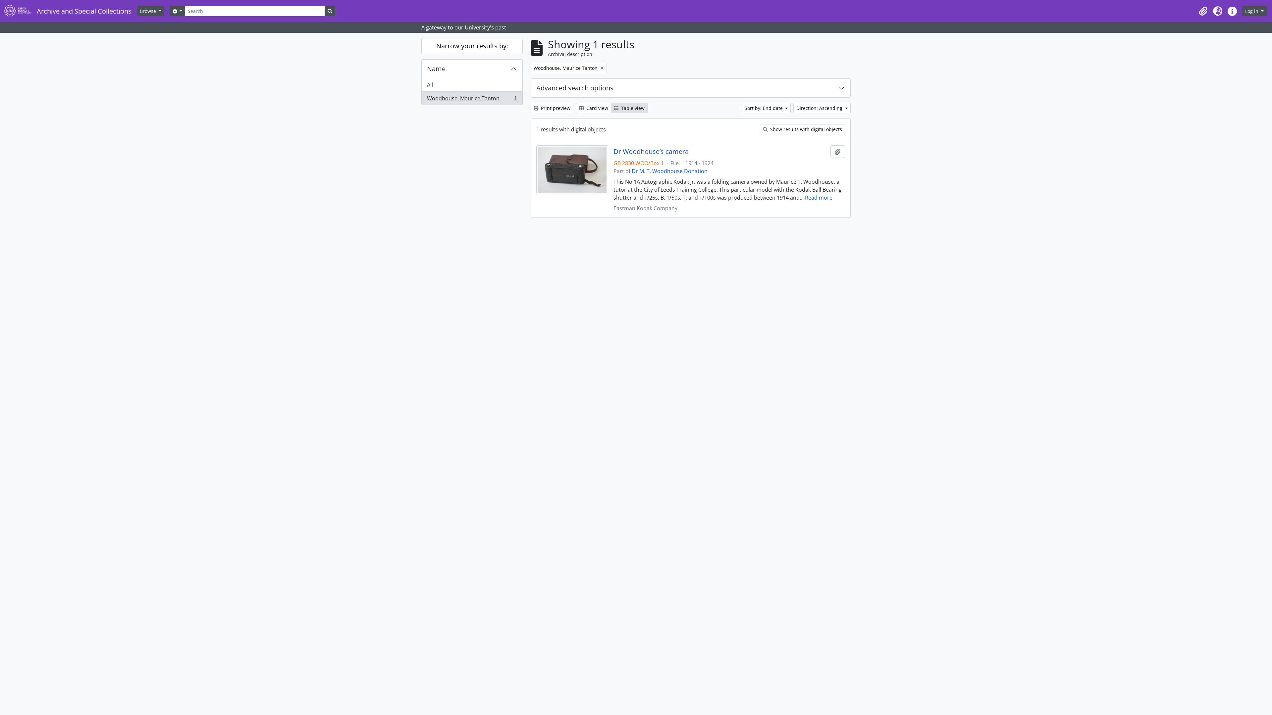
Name (436, 68)
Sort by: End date (764, 108)
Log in (1252, 11)
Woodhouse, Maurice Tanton (472, 100)
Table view (632, 108)
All (430, 84)
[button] (1203, 11)
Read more (818, 197)
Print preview (555, 108)
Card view (596, 108)
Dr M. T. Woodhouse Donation (670, 171)
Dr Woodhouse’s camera (651, 152)
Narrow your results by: (472, 45)
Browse (148, 11)
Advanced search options (574, 87)
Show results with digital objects (805, 129)
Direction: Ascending (820, 108)
